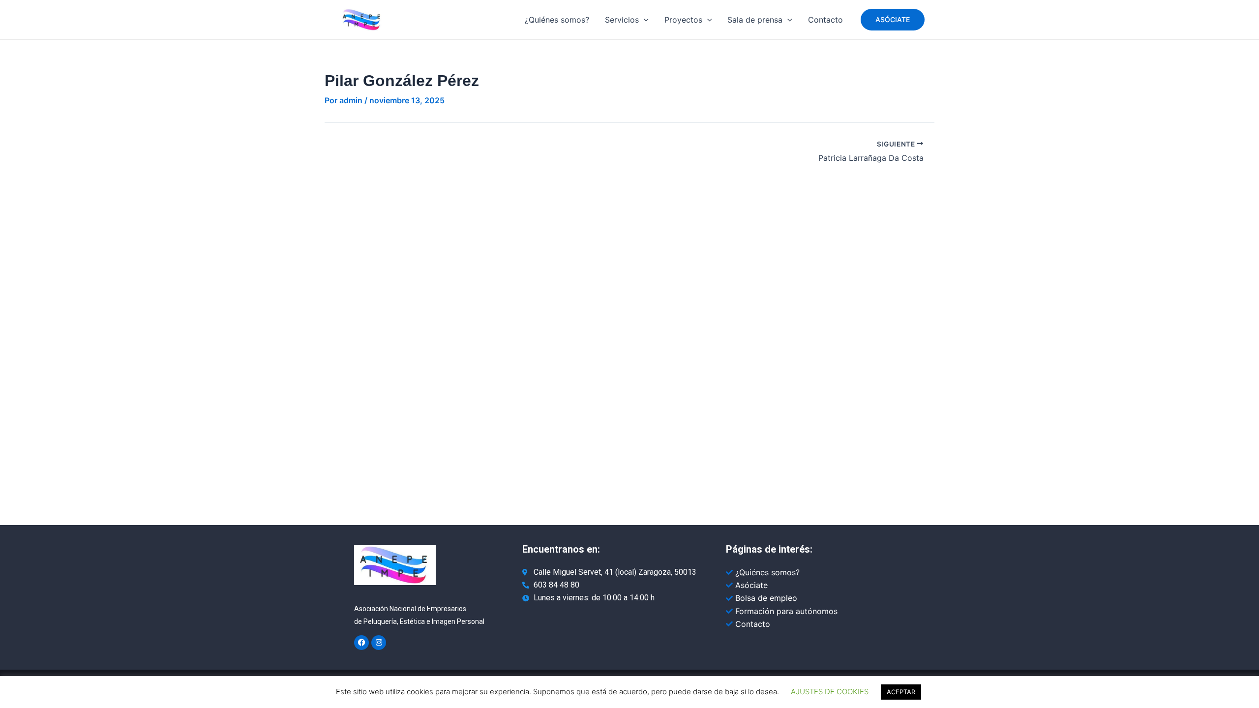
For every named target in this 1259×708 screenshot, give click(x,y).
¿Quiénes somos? (557, 20)
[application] (644, 19)
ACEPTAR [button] (901, 692)
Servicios (622, 20)
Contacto (825, 20)
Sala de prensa (754, 20)
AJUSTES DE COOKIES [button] (830, 691)
